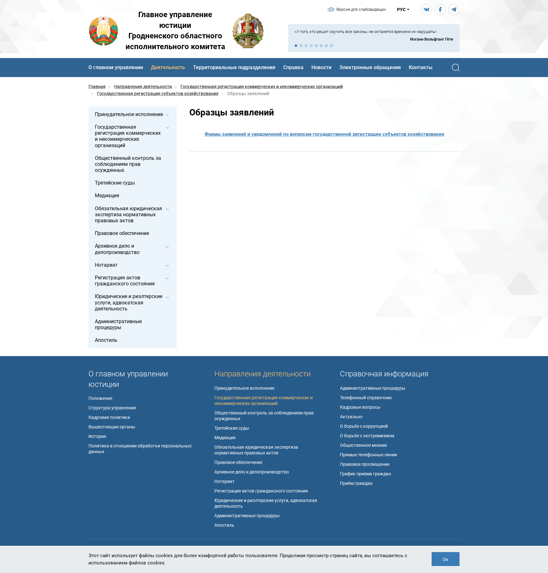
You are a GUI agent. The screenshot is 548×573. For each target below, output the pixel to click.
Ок (445, 559)
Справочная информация (384, 373)
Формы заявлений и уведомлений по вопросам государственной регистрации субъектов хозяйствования (324, 134)
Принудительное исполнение (244, 388)
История (97, 436)
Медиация (225, 437)
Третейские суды (231, 428)
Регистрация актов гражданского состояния (261, 490)
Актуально (351, 416)
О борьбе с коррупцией (364, 426)
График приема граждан (365, 473)
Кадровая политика (109, 417)
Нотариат (224, 481)
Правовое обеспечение (238, 462)
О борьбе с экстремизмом (367, 435)
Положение (100, 398)
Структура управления (112, 407)
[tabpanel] (374, 36)
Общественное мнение (363, 445)
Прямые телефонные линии (368, 454)
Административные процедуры (247, 515)
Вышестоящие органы (111, 426)
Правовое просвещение (364, 464)
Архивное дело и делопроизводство (251, 471)
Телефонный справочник (366, 397)
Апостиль (224, 525)
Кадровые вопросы (360, 407)
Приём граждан (356, 483)
